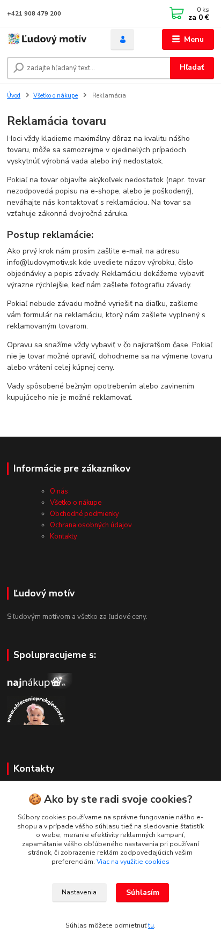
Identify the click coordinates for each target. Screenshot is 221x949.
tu (151, 925)
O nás (59, 491)
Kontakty (63, 536)
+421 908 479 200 (34, 14)
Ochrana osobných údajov (91, 525)
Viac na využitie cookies (133, 861)
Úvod (13, 96)
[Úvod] (50, 39)
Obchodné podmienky (84, 514)
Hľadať (192, 67)
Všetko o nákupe (55, 96)
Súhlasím (142, 892)
